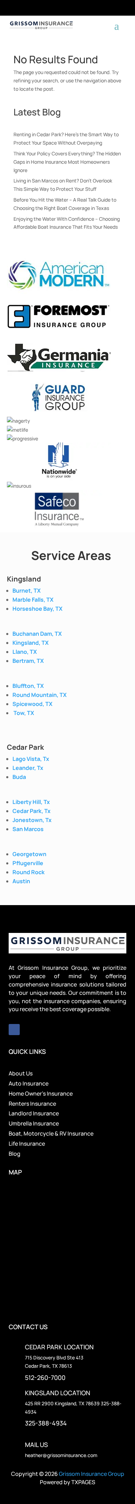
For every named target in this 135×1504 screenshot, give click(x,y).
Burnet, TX (26, 590)
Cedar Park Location (59, 1347)
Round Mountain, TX (39, 695)
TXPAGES (83, 1482)
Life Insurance (27, 1143)
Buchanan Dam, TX (37, 633)
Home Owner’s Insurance (41, 1093)
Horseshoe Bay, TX (37, 608)
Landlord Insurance (34, 1113)
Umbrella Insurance (34, 1123)
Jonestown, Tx (32, 820)
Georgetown (29, 854)
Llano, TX (24, 652)
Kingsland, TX (30, 643)
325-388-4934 (46, 1423)
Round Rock (28, 872)
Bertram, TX (28, 661)
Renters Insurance (32, 1103)
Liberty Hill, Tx (31, 802)
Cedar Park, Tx (31, 811)
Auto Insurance (28, 1083)
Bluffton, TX (28, 686)
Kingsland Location (57, 1393)
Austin (21, 881)
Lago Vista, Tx (30, 759)
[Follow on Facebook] (14, 1029)
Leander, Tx (27, 768)
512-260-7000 (45, 1377)
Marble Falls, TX (32, 599)
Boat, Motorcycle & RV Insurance (51, 1133)
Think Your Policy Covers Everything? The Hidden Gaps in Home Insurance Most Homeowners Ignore (67, 161)
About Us (21, 1073)
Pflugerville (27, 863)
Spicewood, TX (32, 704)
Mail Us (36, 1444)
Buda (19, 777)
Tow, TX (24, 713)
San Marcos (28, 829)
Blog (14, 1153)
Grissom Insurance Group (91, 1474)
